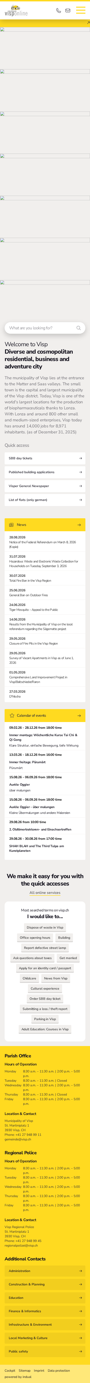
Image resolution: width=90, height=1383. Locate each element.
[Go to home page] (16, 10)
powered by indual (18, 1377)
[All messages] (79, 525)
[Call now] (59, 10)
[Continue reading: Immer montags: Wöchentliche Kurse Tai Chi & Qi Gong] (45, 736)
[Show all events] (79, 715)
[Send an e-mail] (68, 10)
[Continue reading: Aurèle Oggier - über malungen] (45, 806)
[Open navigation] (80, 10)
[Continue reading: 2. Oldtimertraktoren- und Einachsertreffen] (45, 826)
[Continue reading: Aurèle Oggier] (45, 784)
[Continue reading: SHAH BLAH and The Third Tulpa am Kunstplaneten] (45, 844)
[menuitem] (10, 1370)
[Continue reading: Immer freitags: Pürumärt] (45, 761)
